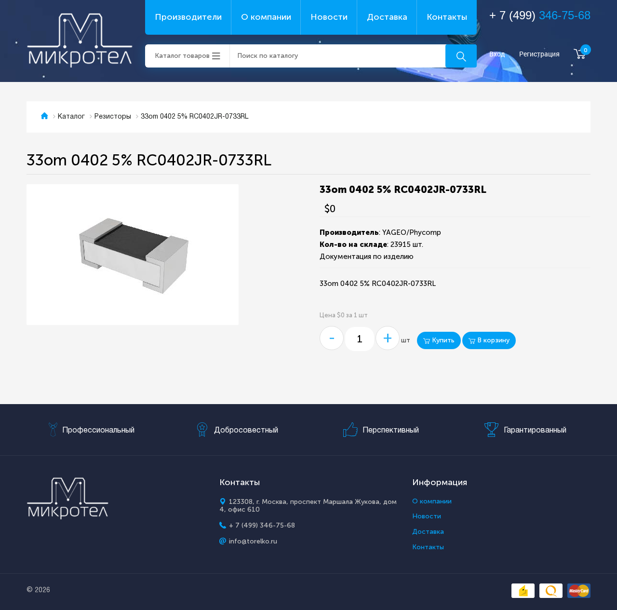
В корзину (492, 340)
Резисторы (112, 117)
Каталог (71, 117)
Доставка (387, 17)
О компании (266, 17)
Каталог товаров (182, 56)
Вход (497, 54)
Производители (188, 17)
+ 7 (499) (539, 15)
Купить (442, 340)
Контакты (447, 17)
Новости (329, 17)
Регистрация (539, 54)
